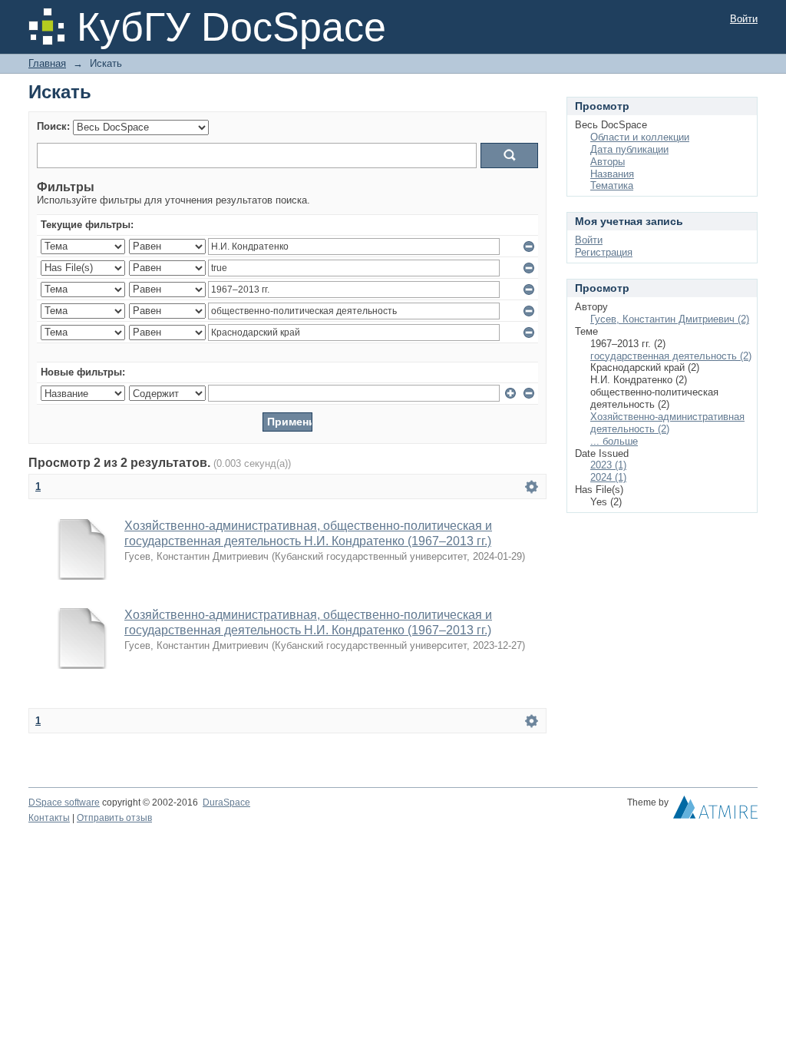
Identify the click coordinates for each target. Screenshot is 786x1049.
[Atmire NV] (715, 811)
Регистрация (603, 252)
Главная (47, 63)
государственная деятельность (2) (670, 356)
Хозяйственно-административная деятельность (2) (667, 423)
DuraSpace (226, 802)
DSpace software (64, 802)
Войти (744, 19)
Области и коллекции (639, 137)
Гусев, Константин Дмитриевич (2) (669, 319)
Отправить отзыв (114, 817)
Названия (612, 174)
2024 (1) (608, 477)
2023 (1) (608, 465)
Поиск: (53, 126)
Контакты (49, 817)
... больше (614, 441)
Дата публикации (629, 149)
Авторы (607, 161)
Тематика (611, 185)
